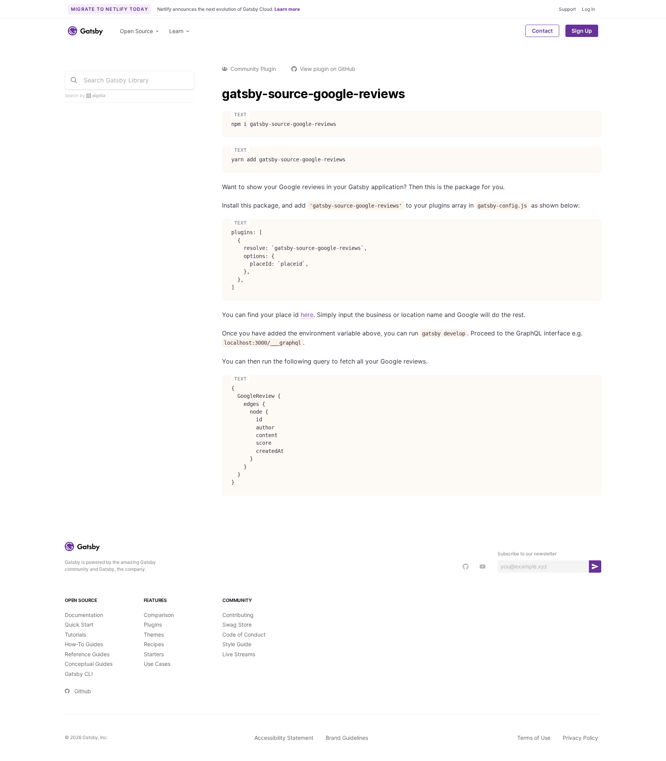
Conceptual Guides (89, 663)
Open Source (136, 31)
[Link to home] (85, 30)
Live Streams (238, 654)
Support (567, 9)
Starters (154, 654)
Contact (542, 30)
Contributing (238, 615)
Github (82, 691)
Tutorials (75, 634)
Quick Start (79, 624)
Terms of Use (533, 737)
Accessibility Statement (283, 737)
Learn (176, 31)
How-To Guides (84, 644)
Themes (154, 634)
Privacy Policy (580, 737)
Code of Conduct (244, 634)
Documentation (84, 615)
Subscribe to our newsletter (527, 554)
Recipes (154, 644)
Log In (588, 9)
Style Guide (236, 644)
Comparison (159, 615)
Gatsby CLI (79, 673)
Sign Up (582, 30)
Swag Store (237, 624)
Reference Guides (87, 654)
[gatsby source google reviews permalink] (218, 94)
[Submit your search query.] (74, 80)
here (307, 314)
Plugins (153, 624)
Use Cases (157, 663)
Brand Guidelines (347, 737)
